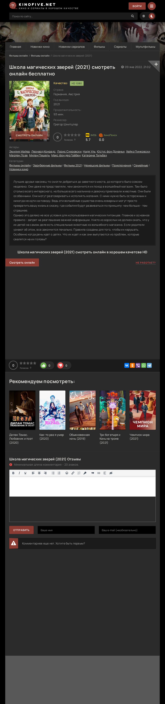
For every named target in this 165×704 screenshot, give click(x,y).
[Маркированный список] (53, 473)
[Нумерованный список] (59, 473)
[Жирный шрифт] (13, 473)
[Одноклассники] (132, 365)
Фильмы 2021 (73, 165)
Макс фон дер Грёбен (65, 155)
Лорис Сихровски (69, 151)
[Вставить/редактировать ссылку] (73, 473)
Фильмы (99, 46)
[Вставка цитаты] (93, 473)
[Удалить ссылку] (79, 473)
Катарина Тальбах (94, 155)
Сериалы (120, 46)
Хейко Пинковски (138, 151)
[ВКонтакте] (126, 365)
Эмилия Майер (19, 151)
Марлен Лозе (18, 155)
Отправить (21, 530)
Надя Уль (89, 151)
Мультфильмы (145, 46)
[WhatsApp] (143, 365)
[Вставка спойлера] (105, 473)
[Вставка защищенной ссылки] (85, 473)
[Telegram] (149, 365)
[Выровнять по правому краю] (45, 473)
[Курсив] (19, 473)
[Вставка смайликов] (67, 473)
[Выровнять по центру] (39, 473)
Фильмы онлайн (18, 55)
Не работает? (146, 262)
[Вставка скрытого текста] (111, 473)
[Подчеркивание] (25, 473)
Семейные (141, 165)
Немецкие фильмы (97, 165)
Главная (15, 46)
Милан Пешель (39, 155)
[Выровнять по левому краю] (33, 473)
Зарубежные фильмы (47, 165)
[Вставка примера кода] (99, 473)
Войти (137, 6)
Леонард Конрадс (43, 151)
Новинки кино (40, 46)
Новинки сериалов (72, 46)
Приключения (121, 165)
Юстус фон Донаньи (111, 151)
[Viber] (138, 365)
